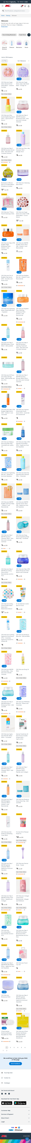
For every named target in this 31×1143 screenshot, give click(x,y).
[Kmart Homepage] (8, 6)
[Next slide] (29, 34)
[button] (2, 6)
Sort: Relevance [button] (22, 61)
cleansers (19, 25)
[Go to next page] (6, 1050)
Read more (4, 26)
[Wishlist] (25, 6)
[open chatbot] (27, 1139)
